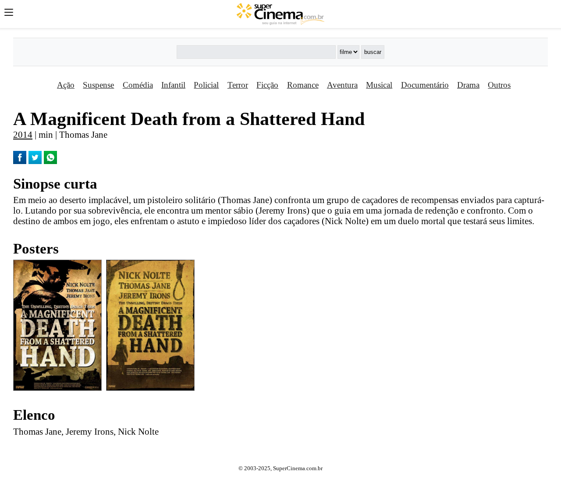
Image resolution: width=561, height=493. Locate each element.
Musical (379, 84)
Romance (303, 84)
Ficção (267, 84)
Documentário (425, 84)
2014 (22, 134)
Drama (468, 84)
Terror (237, 84)
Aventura (342, 84)
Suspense (98, 84)
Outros (499, 84)
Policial (206, 84)
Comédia (138, 84)
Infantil (173, 84)
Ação (66, 84)
